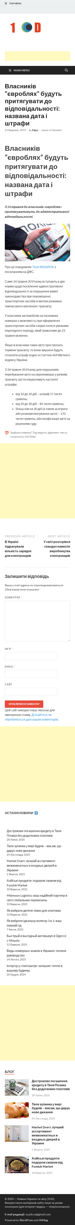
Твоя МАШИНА (43, 267)
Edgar (35, 130)
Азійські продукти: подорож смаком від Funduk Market (47, 1162)
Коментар (13, 597)
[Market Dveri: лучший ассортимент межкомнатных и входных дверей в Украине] (17, 1127)
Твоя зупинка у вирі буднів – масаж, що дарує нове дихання (51, 1108)
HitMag (43, 1220)
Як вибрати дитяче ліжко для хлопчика (34, 910)
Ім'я (9, 648)
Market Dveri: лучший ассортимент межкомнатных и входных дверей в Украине (32, 865)
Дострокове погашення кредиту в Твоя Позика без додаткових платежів (51, 1085)
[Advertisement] (40, 56)
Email (10, 666)
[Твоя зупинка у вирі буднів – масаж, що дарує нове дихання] (17, 1104)
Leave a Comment (51, 130)
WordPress (26, 1220)
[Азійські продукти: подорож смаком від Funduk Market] (17, 1158)
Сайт (8, 684)
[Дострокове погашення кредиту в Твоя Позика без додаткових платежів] (17, 1081)
